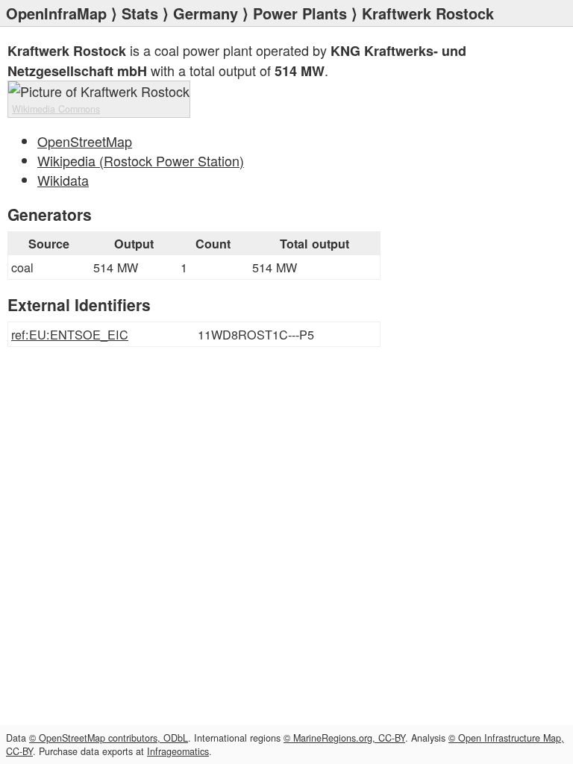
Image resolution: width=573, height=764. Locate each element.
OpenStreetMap (84, 141)
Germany (205, 13)
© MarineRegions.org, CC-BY (344, 738)
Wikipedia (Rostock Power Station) (140, 160)
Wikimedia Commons (56, 109)
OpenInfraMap (56, 13)
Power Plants (300, 13)
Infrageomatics (178, 751)
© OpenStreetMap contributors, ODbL (108, 738)
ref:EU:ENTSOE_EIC (69, 334)
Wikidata (63, 180)
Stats (140, 13)
